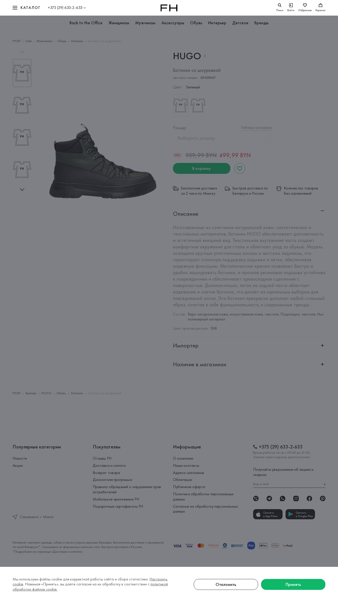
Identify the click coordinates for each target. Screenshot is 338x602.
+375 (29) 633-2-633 (65, 7)
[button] (26, 8)
